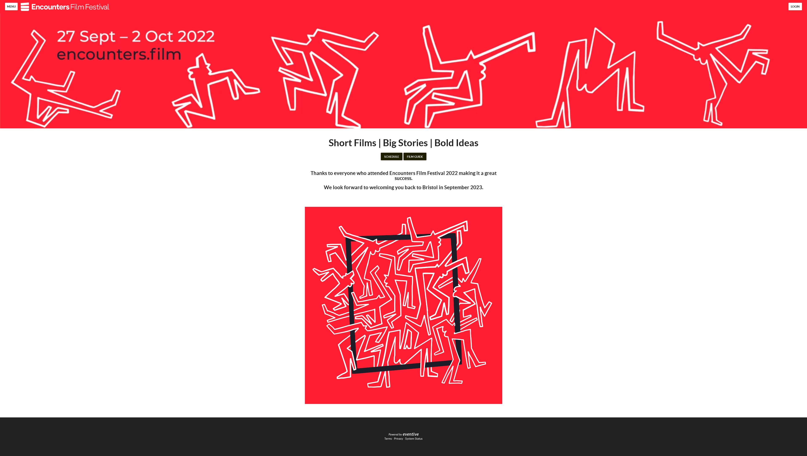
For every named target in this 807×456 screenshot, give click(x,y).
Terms (388, 438)
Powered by (395, 434)
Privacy (398, 438)
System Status (414, 438)
